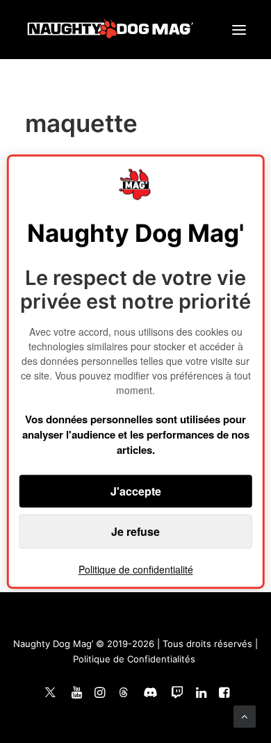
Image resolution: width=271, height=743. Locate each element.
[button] (239, 29)
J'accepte (135, 491)
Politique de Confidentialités (134, 658)
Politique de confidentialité (136, 569)
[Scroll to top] (244, 715)
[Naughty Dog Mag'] (111, 29)
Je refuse (135, 531)
